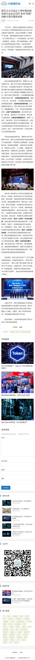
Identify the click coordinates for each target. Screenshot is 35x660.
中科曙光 (26, 619)
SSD (4, 619)
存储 (29, 627)
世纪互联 (10, 619)
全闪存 (10, 624)
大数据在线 (12, 658)
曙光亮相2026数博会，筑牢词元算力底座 (15, 395)
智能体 (5, 637)
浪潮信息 (12, 637)
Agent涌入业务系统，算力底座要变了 (14, 422)
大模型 (17, 627)
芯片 (18, 640)
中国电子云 (19, 619)
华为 (24, 624)
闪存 (11, 642)
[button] (30, 4)
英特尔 (24, 640)
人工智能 (29, 621)
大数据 (12, 332)
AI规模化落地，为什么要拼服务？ (21, 509)
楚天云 (18, 332)
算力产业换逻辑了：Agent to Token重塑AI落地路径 (17, 367)
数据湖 (5, 634)
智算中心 (25, 634)
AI (4, 616)
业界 (3, 20)
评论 (3, 438)
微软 (17, 629)
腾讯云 (12, 640)
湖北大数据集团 (25, 332)
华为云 (5, 627)
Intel (27, 616)
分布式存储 (18, 624)
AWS (21, 616)
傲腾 (4, 624)
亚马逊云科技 (20, 621)
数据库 (20, 632)
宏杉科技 (5, 629)
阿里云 (16, 642)
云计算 (12, 621)
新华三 (19, 634)
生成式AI (5, 640)
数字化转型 (24, 629)
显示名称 (4, 461)
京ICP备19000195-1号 (24, 658)
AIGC (8, 616)
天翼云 (24, 627)
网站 (2, 478)
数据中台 (5, 632)
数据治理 (26, 632)
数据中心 (13, 632)
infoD (21, 652)
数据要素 (12, 634)
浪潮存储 (19, 637)
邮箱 (3, 470)
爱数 (25, 637)
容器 (12, 629)
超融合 (5, 642)
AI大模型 (15, 616)
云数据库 (5, 621)
